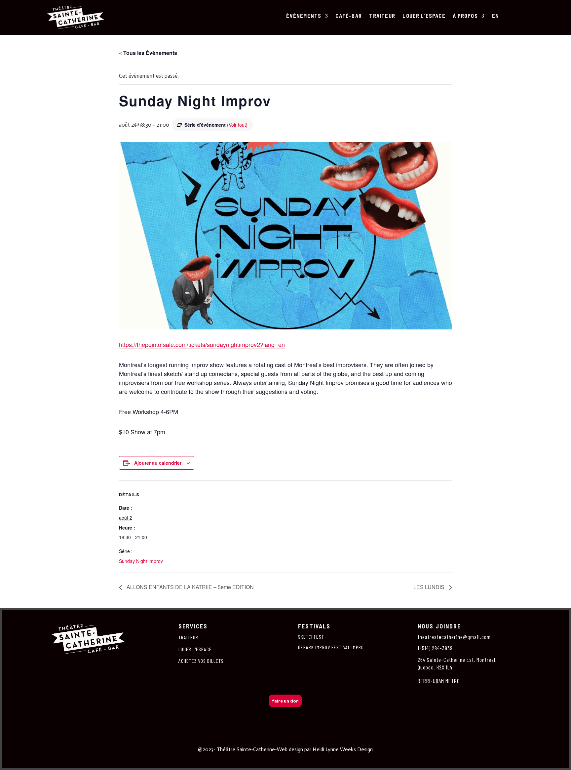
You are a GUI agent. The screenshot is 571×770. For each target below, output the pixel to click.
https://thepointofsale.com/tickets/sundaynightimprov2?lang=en (202, 344)
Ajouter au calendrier (157, 462)
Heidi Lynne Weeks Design (343, 749)
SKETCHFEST (311, 636)
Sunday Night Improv (141, 561)
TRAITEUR (382, 16)
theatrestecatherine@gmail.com (454, 636)
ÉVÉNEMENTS (303, 16)
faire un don (285, 701)
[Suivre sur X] (285, 734)
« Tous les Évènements (148, 53)
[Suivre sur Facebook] (257, 734)
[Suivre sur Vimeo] (299, 734)
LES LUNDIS (429, 587)
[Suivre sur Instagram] (271, 734)
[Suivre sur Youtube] (313, 734)
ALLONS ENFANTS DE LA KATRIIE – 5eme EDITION (189, 587)
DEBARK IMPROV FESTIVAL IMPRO (331, 647)
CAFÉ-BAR (348, 16)
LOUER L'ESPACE (195, 649)
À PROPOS (465, 16)
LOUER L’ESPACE (423, 16)
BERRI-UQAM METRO (439, 680)
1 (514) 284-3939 (435, 648)
